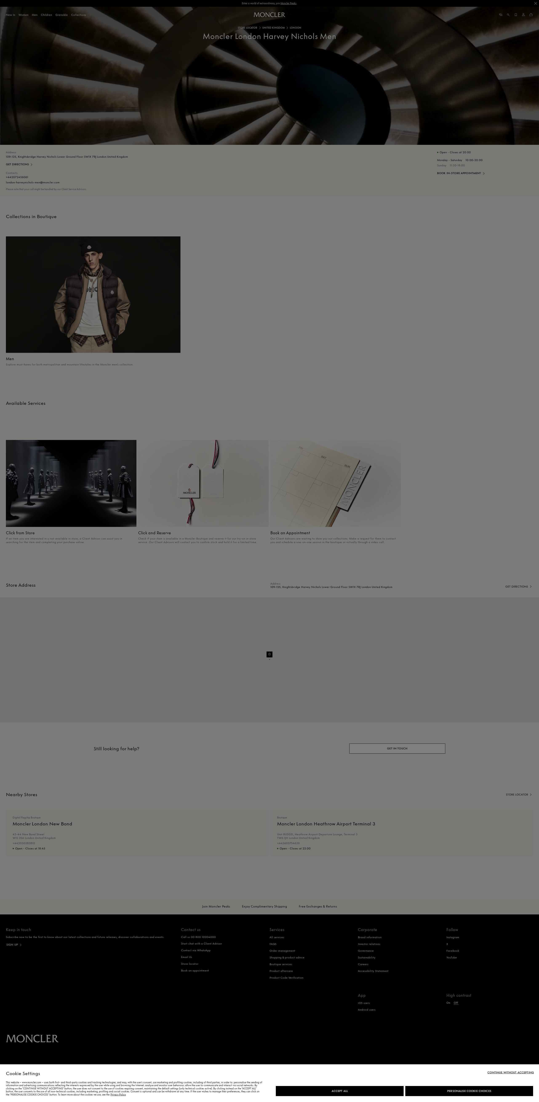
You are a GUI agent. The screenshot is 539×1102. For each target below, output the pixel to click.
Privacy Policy (118, 1094)
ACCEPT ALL (340, 1091)
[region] (269, 1083)
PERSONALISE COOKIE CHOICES (469, 1091)
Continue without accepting (510, 1072)
